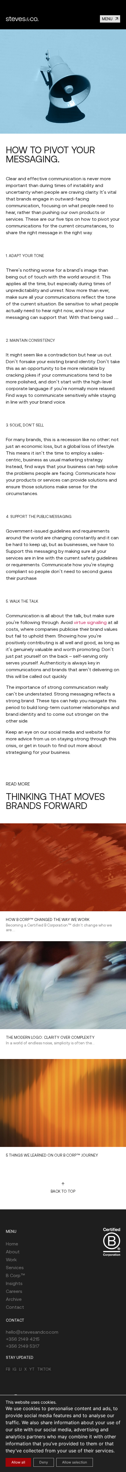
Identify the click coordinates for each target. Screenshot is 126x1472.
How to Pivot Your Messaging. (50, 154)
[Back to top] (63, 1183)
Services (15, 1267)
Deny (43, 1462)
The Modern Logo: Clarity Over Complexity (50, 1037)
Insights (14, 1283)
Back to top (63, 1191)
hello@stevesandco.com (32, 1332)
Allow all (18, 1462)
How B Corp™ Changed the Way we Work (47, 919)
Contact (15, 1307)
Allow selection (74, 1462)
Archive (14, 1299)
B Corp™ (15, 1275)
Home (12, 1243)
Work (11, 1259)
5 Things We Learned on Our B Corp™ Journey (52, 1155)
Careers (14, 1291)
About (13, 1251)
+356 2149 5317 (23, 1346)
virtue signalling (90, 622)
